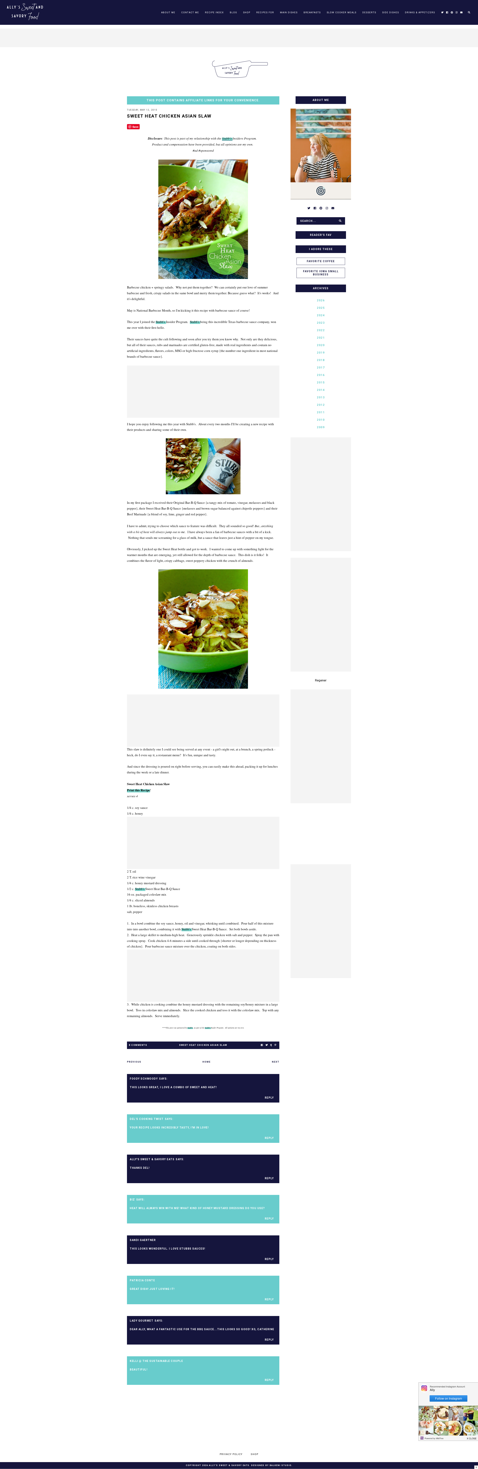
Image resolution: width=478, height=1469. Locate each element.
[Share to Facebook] (262, 1045)
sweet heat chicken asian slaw (203, 1045)
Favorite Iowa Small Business (321, 273)
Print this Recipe (138, 790)
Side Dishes (390, 12)
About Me (168, 12)
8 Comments (138, 1045)
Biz (132, 1199)
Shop (246, 12)
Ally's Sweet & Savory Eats (152, 1159)
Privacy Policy (231, 1454)
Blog (233, 12)
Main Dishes (289, 12)
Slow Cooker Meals (341, 12)
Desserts (369, 12)
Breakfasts (312, 12)
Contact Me (190, 12)
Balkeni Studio (280, 1465)
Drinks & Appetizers (420, 12)
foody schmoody (144, 1078)
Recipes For (265, 12)
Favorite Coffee (321, 261)
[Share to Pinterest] (275, 1045)
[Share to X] (267, 1045)
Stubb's (227, 138)
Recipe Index (214, 12)
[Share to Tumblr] (271, 1045)
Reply (269, 1097)
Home (206, 1062)
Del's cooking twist (147, 1118)
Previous (134, 1062)
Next (275, 1062)
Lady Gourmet (141, 1320)
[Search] (340, 221)
